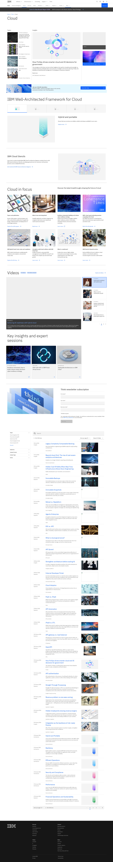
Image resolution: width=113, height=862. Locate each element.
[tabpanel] (56, 131)
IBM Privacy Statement (68, 417)
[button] (103, 1)
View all (11, 445)
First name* (63, 394)
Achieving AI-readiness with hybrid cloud (21, 323)
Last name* (63, 400)
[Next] (102, 807)
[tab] (17, 109)
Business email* (64, 407)
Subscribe (64, 421)
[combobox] (68, 433)
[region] (68, 446)
